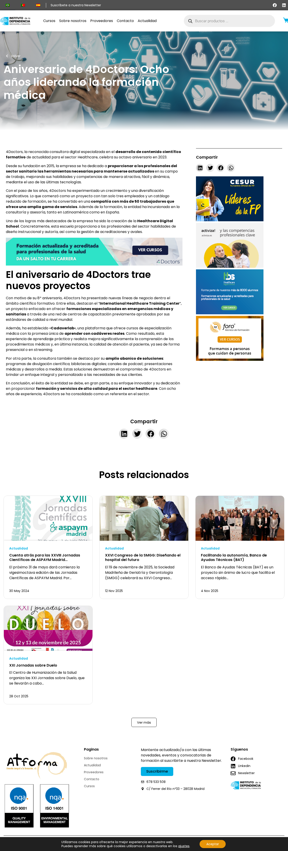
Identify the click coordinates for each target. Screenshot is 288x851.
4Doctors (14, 151)
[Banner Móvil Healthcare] (229, 313)
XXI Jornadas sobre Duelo (33, 665)
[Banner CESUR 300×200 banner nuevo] (229, 220)
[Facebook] (275, 5)
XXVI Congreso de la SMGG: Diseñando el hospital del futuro (142, 558)
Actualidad (18, 548)
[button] (200, 168)
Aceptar (212, 844)
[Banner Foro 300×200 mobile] (229, 359)
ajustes (183, 846)
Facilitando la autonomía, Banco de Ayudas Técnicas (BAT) (234, 558)
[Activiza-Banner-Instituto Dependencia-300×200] (229, 266)
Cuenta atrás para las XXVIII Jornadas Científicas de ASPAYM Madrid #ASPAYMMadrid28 (44, 560)
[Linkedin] (284, 5)
